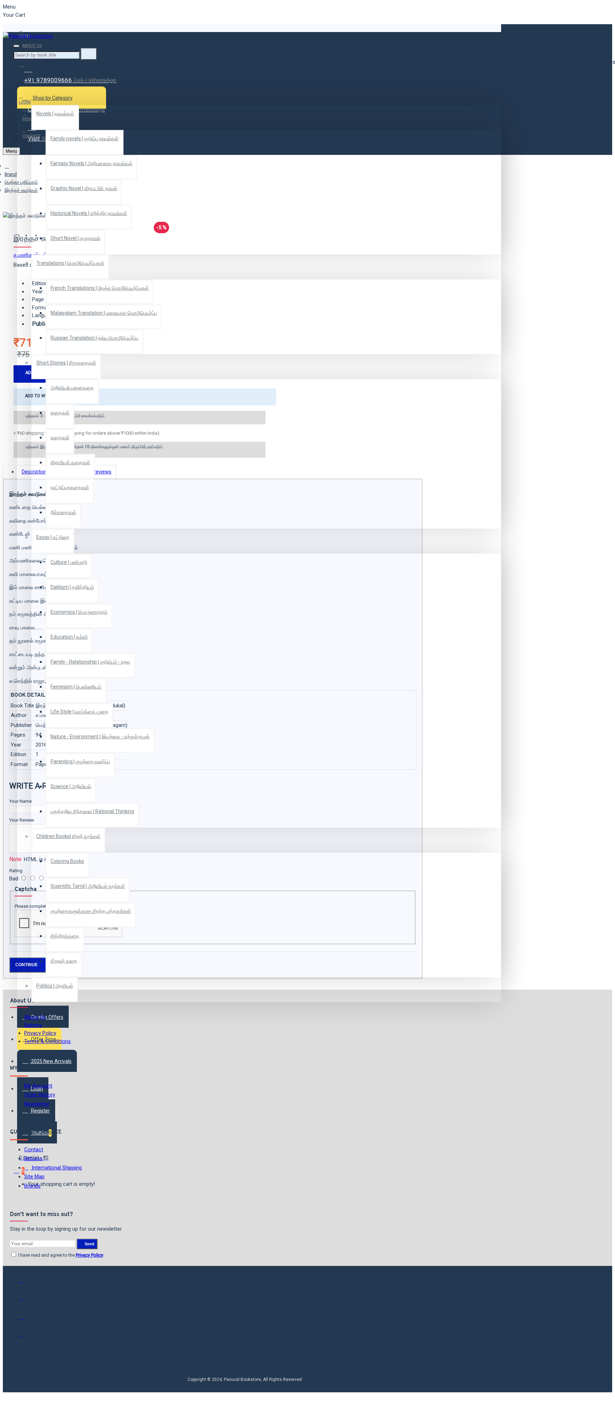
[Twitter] (26, 1301)
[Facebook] (26, 1284)
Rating (15, 870)
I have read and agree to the (60, 1255)
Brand (11, 174)
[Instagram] (26, 1319)
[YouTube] (26, 1337)
